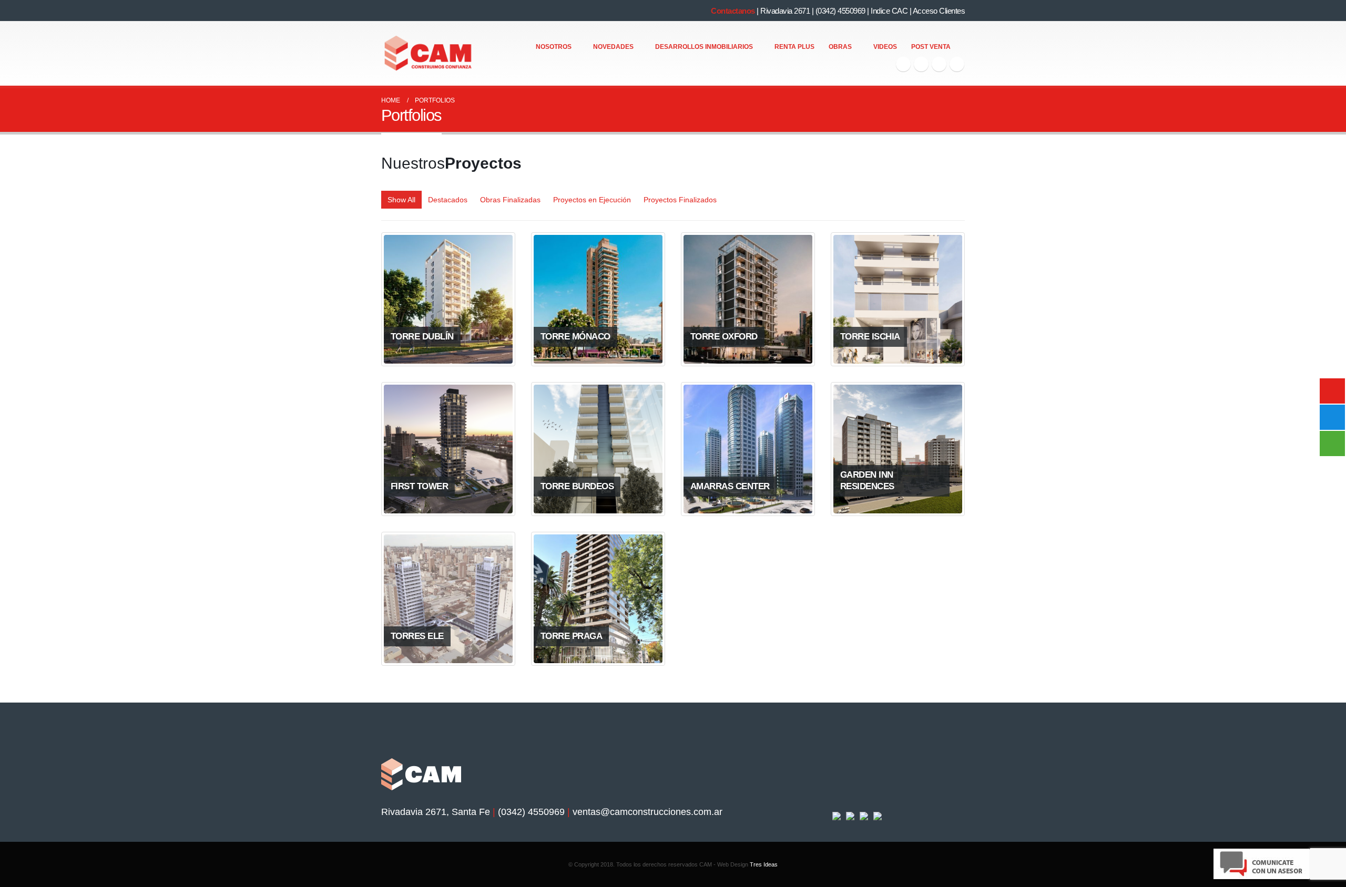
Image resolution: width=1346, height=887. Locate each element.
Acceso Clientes (939, 10)
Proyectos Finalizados (680, 199)
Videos (885, 46)
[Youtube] (939, 64)
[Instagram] (957, 64)
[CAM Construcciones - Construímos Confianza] (428, 53)
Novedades (613, 46)
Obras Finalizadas (510, 199)
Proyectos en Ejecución (592, 199)
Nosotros (554, 46)
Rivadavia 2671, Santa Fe (435, 812)
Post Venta (931, 46)
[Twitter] (921, 64)
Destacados (447, 199)
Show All (401, 199)
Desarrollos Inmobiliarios (704, 46)
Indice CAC (889, 10)
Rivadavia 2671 (785, 10)
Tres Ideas (764, 864)
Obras (840, 46)
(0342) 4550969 (840, 10)
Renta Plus (794, 46)
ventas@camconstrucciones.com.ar (647, 812)
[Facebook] (903, 64)
